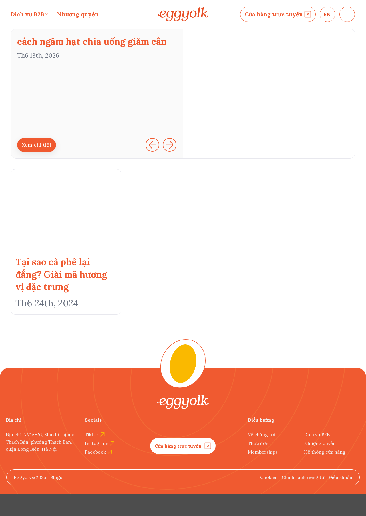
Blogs (56, 477)
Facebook (95, 452)
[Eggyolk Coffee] (183, 14)
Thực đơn (258, 443)
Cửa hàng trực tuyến (274, 14)
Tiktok (92, 434)
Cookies (268, 477)
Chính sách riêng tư (303, 477)
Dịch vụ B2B (27, 14)
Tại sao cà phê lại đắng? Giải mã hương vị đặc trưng (61, 274)
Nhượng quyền (78, 14)
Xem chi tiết (36, 144)
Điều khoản (340, 477)
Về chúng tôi (261, 434)
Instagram (96, 443)
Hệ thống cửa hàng (324, 452)
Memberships (263, 452)
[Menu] (347, 14)
